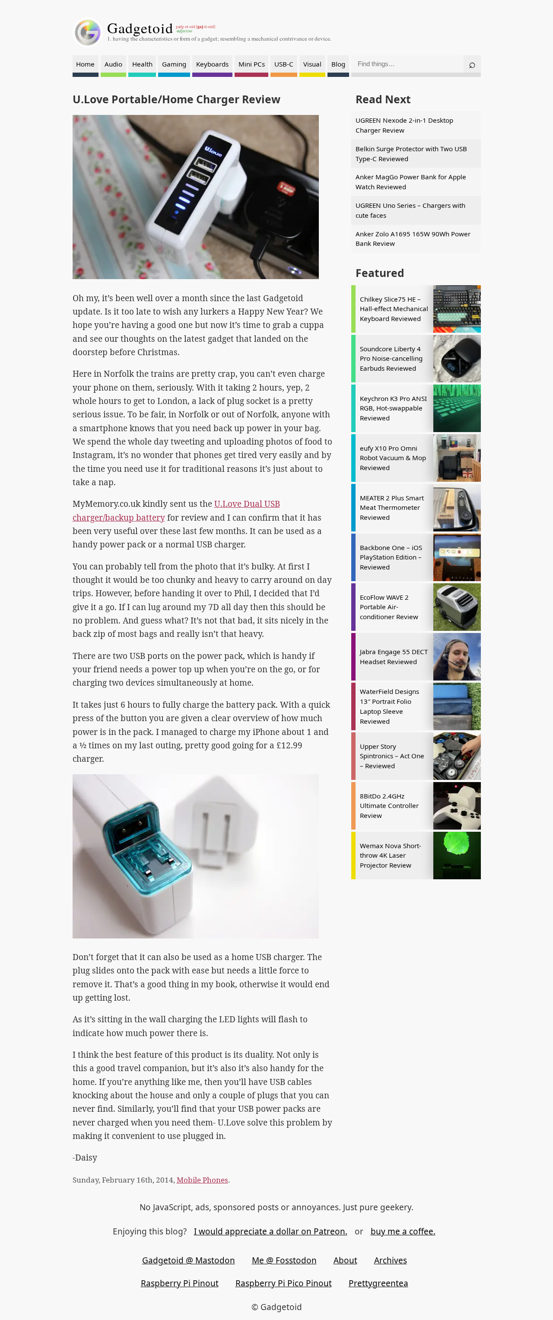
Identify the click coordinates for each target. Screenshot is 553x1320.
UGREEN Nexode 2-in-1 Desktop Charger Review (404, 125)
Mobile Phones (202, 1180)
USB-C (283, 64)
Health (142, 64)
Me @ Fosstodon (284, 1260)
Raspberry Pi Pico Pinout (283, 1283)
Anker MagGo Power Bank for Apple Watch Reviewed (411, 181)
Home (85, 64)
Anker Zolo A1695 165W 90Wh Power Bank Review (413, 238)
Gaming (174, 64)
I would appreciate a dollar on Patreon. (270, 1231)
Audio (113, 64)
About (345, 1260)
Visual (312, 64)
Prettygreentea (378, 1283)
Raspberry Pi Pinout (180, 1283)
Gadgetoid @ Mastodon (188, 1260)
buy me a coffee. (403, 1231)
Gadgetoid (140, 28)
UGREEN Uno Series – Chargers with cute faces (410, 210)
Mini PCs (251, 64)
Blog (338, 64)
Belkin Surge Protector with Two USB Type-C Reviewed (411, 153)
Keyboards (212, 64)
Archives (390, 1260)
